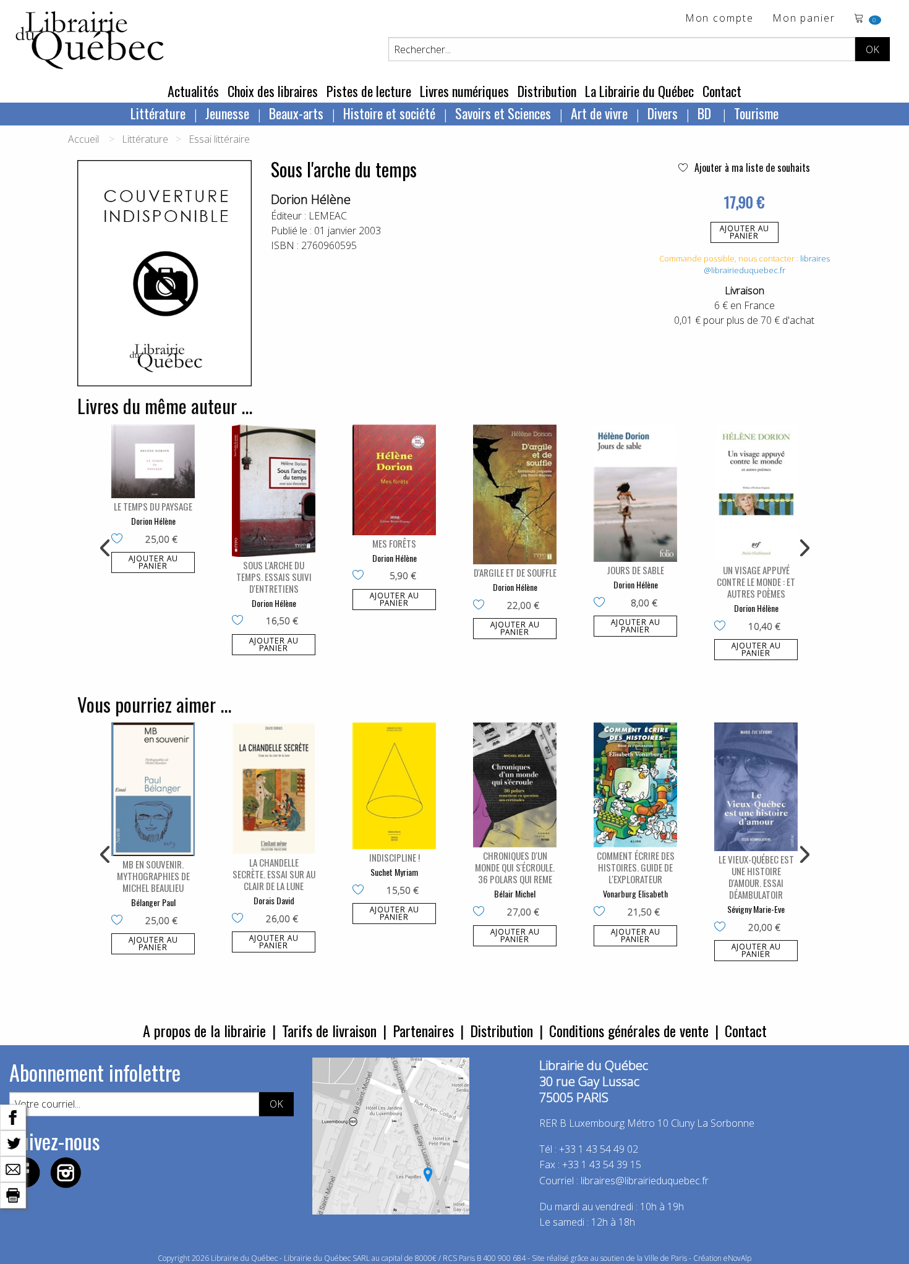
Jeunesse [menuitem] (227, 113)
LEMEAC (328, 216)
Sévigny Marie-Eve (756, 908)
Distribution (547, 91)
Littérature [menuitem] (158, 113)
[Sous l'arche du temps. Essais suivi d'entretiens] (273, 491)
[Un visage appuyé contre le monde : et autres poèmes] (756, 493)
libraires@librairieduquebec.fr (767, 264)
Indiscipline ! (394, 857)
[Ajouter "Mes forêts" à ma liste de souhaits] (360, 576)
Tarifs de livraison (329, 1030)
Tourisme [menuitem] (756, 113)
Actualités (193, 91)
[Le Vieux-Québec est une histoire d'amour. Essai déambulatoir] (756, 787)
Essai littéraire (219, 139)
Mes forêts (394, 543)
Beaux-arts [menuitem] (296, 113)
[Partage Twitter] (13, 1142)
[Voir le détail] (153, 462)
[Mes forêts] (394, 480)
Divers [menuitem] (662, 113)
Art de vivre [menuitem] (599, 113)
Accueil (83, 139)
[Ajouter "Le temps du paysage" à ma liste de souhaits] (119, 539)
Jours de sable (635, 570)
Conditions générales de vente (629, 1030)
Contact (721, 91)
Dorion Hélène (311, 199)
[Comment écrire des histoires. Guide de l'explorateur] (635, 785)
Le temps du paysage (153, 506)
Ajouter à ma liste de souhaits (751, 167)
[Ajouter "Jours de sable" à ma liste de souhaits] (602, 603)
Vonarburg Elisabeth (635, 893)
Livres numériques (464, 91)
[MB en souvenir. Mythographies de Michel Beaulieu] (153, 789)
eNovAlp (737, 1258)
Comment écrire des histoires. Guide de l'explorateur (636, 867)
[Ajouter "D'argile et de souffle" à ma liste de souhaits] (481, 606)
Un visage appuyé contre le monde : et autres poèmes (756, 581)
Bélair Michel (515, 893)
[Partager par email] (13, 1168)
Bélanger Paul (153, 902)
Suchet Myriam (394, 871)
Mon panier (803, 19)
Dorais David (274, 900)
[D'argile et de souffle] (515, 495)
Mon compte (719, 19)
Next (803, 548)
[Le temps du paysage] (153, 462)
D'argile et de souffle (515, 572)
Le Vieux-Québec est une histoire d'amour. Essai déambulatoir (756, 876)
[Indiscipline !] (394, 786)
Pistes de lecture (368, 91)
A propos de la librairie (204, 1030)
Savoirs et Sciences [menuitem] (503, 113)
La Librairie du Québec (639, 91)
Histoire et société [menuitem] (389, 113)
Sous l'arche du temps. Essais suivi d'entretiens (274, 576)
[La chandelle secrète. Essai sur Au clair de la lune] (273, 788)
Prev (106, 548)
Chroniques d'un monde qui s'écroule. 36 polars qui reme (515, 867)
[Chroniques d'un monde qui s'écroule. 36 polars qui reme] (515, 785)
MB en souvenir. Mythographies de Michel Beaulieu (153, 875)
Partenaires (423, 1030)
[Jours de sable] (635, 493)
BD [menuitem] (706, 113)
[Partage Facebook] (13, 1116)
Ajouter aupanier (744, 232)
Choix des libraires (273, 91)
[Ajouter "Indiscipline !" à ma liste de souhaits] (360, 890)
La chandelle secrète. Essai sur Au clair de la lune (274, 874)
